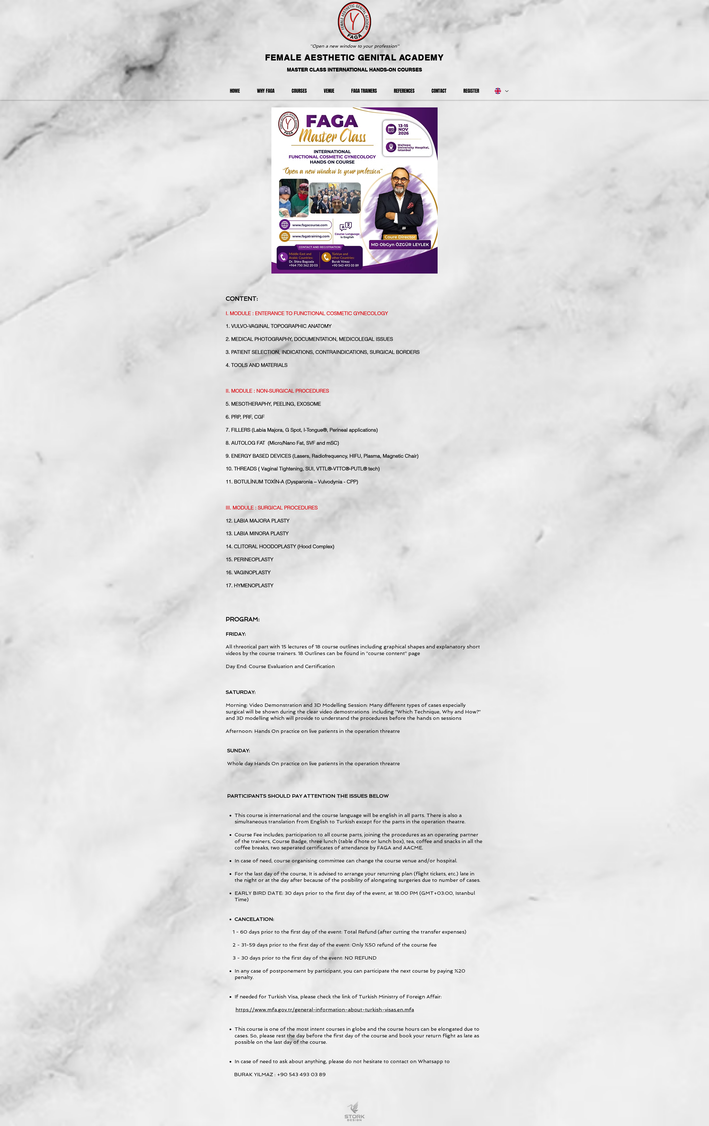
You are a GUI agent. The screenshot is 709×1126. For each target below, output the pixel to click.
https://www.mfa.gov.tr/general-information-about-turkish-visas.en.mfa (324, 1009)
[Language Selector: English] (501, 91)
